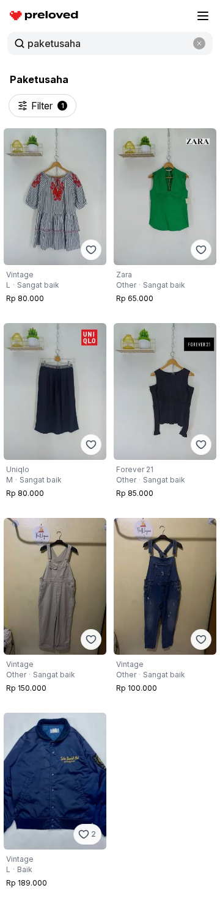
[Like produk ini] (91, 250)
